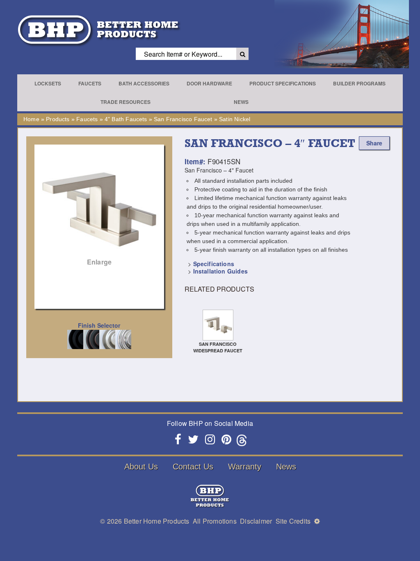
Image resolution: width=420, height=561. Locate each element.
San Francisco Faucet (183, 119)
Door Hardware (209, 83)
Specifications (213, 264)
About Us (141, 466)
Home (31, 119)
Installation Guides (220, 271)
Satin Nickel (234, 119)
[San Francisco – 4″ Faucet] (99, 209)
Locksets (47, 83)
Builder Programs (359, 83)
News (241, 102)
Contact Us (193, 466)
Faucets (89, 83)
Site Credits (293, 521)
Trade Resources (125, 102)
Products (57, 119)
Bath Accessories (144, 83)
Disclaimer (256, 521)
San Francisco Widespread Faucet (217, 347)
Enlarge (99, 262)
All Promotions (215, 521)
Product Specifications (282, 83)
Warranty (244, 466)
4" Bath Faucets (126, 119)
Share (374, 143)
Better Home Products (156, 521)
